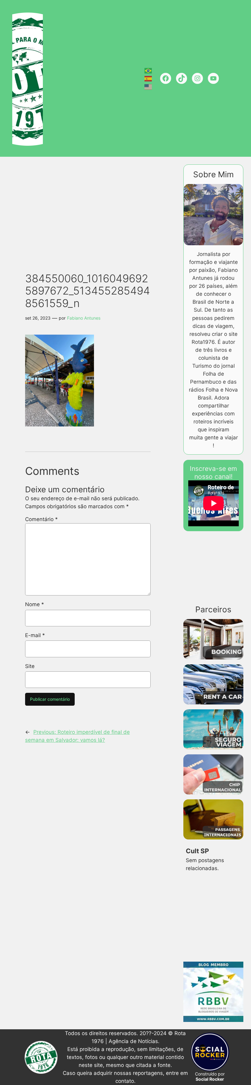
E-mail (35, 635)
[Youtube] (213, 78)
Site (30, 666)
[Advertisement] (128, 207)
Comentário (41, 519)
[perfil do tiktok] (181, 78)
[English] (148, 86)
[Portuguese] (148, 70)
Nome (34, 604)
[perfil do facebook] (165, 78)
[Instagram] (197, 78)
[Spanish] (148, 78)
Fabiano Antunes (83, 318)
